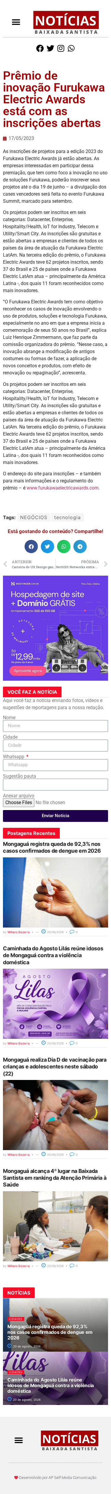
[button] (16, 22)
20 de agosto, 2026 (26, 1346)
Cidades (15, 1319)
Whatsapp (14, 756)
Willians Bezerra (18, 932)
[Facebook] (40, 48)
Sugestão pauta (19, 776)
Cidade (10, 737)
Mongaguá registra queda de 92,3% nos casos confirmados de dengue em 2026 (50, 1332)
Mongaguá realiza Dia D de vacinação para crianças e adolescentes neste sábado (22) (55, 1067)
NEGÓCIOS (33, 517)
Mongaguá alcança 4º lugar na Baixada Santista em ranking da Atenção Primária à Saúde (54, 1178)
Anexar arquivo (18, 795)
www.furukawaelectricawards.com (63, 488)
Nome (9, 717)
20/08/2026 (55, 932)
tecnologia (67, 517)
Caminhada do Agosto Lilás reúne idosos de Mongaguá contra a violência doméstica (53, 955)
